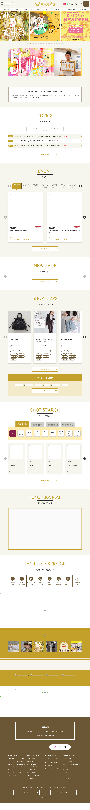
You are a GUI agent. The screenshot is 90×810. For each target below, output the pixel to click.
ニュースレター (55, 129)
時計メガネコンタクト (45, 433)
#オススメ (65, 385)
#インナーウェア (56, 385)
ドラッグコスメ (53, 433)
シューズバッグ (29, 433)
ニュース (35, 129)
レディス (13, 433)
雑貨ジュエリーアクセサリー (37, 433)
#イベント (47, 385)
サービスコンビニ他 (77, 433)
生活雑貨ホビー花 (61, 433)
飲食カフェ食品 (69, 433)
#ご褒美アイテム (29, 385)
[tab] (22, 424)
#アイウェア (38, 385)
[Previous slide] (29, 25)
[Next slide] (60, 25)
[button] (28, 43)
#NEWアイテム (19, 385)
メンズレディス (21, 433)
